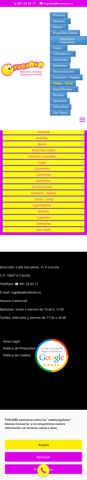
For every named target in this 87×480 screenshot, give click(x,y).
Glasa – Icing (63, 83)
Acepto (43, 444)
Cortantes (60, 59)
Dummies (60, 65)
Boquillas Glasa (65, 33)
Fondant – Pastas (66, 77)
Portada (59, 15)
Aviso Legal (11, 341)
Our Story (60, 112)
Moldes (58, 95)
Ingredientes (62, 89)
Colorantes (61, 53)
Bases (57, 27)
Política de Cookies (17, 355)
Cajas (57, 48)
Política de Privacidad (19, 348)
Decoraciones (63, 71)
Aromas (59, 21)
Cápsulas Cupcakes (67, 40)
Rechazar (43, 457)
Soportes (60, 101)
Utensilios (60, 107)
